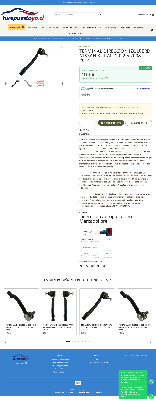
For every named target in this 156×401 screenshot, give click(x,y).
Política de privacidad (59, 366)
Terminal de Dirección (61, 39)
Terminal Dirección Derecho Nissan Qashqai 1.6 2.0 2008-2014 (134, 327)
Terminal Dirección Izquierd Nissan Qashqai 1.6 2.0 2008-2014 (96, 327)
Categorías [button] (14, 27)
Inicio (36, 39)
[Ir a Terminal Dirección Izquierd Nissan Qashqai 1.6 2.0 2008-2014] (97, 306)
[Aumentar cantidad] (95, 123)
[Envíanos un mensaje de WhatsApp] (151, 396)
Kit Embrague (75, 33)
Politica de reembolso (59, 363)
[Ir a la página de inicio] (22, 15)
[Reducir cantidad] (81, 123)
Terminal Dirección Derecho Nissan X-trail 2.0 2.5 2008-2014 (21, 327)
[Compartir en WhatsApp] (92, 266)
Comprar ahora (139, 123)
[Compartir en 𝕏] (87, 266)
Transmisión (138, 27)
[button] (67, 341)
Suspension (33, 27)
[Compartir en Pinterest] (98, 266)
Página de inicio (59, 372)
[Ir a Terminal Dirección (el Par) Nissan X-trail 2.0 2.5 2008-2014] (59, 306)
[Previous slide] (5, 83)
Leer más (92, 3)
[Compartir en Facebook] (81, 266)
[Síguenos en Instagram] (152, 30)
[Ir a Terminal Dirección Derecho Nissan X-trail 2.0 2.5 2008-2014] (21, 306)
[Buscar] (101, 14)
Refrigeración (89, 27)
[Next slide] (62, 83)
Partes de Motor (50, 27)
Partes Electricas (70, 27)
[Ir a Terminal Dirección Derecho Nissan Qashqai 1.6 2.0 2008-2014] (135, 306)
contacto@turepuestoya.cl (97, 362)
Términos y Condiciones (59, 360)
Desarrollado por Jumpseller (90, 392)
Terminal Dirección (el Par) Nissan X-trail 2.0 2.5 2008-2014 (58, 327)
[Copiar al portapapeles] (104, 266)
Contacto (125, 27)
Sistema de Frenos (108, 27)
